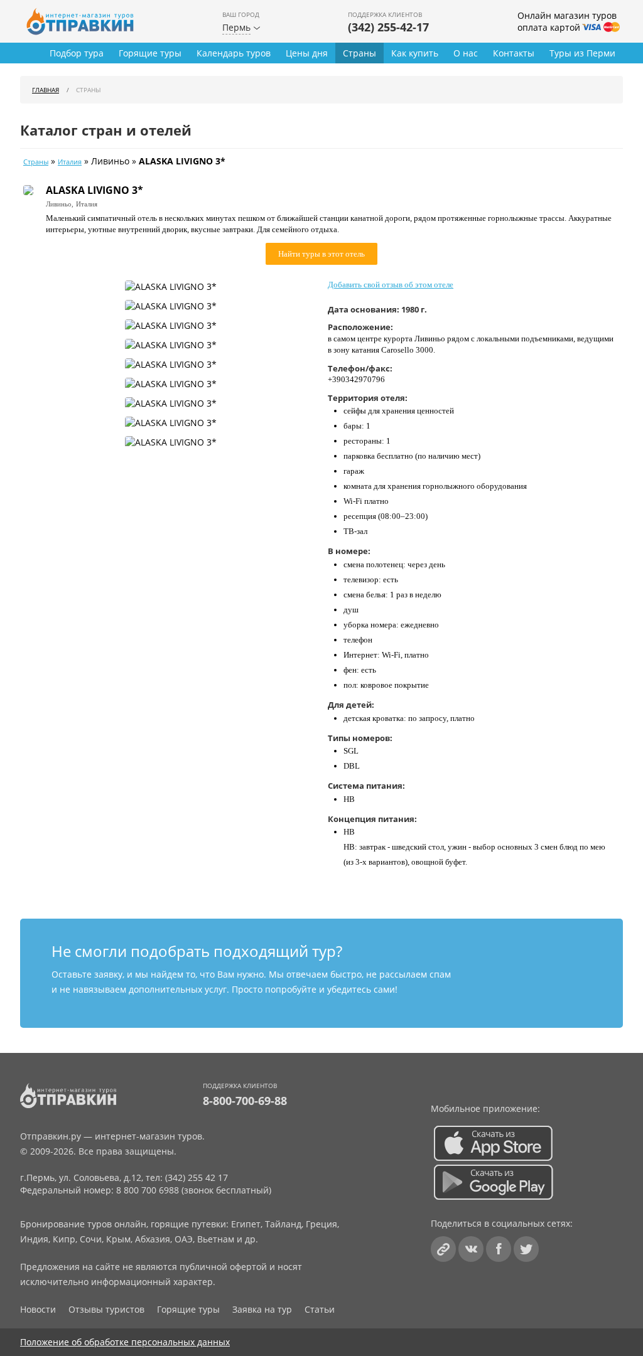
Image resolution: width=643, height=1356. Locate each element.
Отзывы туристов (106, 1309)
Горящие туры (150, 53)
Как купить (414, 53)
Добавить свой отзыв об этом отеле (390, 284)
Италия (70, 161)
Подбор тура (77, 53)
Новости (38, 1309)
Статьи (320, 1309)
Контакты (513, 53)
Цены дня (307, 53)
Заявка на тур (262, 1309)
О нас (465, 53)
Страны (359, 53)
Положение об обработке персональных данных (125, 1342)
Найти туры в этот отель (321, 254)
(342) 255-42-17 (388, 27)
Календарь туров (234, 53)
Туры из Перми (582, 53)
